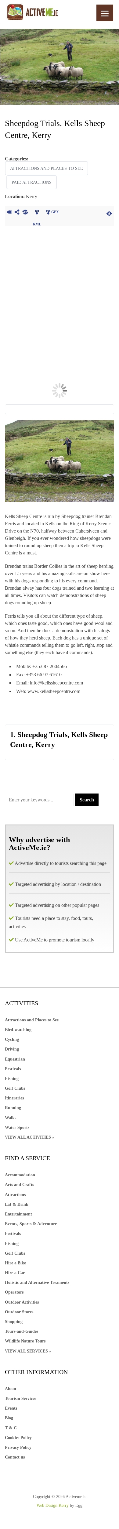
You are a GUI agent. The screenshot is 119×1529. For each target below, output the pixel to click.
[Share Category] (25, 213)
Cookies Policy (18, 1437)
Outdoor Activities (22, 1302)
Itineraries (14, 1098)
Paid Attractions (32, 182)
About (10, 1389)
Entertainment (18, 1214)
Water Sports (17, 1127)
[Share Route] (17, 213)
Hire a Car (15, 1272)
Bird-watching (18, 1029)
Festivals (13, 1069)
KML (37, 213)
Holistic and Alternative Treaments (37, 1282)
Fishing (12, 1078)
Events (11, 1408)
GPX (55, 212)
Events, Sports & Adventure (31, 1224)
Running (13, 1108)
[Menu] (104, 13)
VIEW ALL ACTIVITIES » (29, 1137)
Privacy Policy (18, 1447)
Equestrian (15, 1059)
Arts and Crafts (19, 1184)
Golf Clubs (15, 1088)
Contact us (15, 1457)
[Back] (9, 213)
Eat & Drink (16, 1204)
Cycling (12, 1039)
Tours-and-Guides (21, 1331)
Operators (14, 1292)
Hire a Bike (15, 1263)
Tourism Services (20, 1398)
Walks (10, 1118)
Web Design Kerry (53, 1505)
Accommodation (20, 1175)
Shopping (14, 1321)
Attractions (15, 1194)
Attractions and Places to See (46, 168)
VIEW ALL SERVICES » (28, 1351)
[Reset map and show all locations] (109, 213)
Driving (12, 1049)
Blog (9, 1418)
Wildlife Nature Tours (25, 1341)
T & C (11, 1428)
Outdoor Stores (19, 1312)
